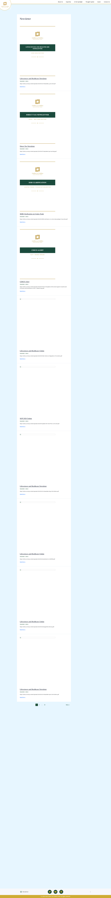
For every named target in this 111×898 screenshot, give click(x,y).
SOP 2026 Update (26, 418)
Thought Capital (90, 2)
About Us (60, 2)
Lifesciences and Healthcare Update (32, 351)
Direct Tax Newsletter (27, 146)
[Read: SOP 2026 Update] (37, 391)
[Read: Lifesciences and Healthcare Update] (37, 323)
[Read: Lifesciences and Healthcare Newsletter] (37, 51)
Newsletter (22, 81)
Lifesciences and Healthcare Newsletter (33, 78)
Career (99, 2)
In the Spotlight (78, 2)
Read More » (22, 86)
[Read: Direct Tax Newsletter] (37, 118)
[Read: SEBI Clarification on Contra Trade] (37, 186)
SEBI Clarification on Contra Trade (32, 214)
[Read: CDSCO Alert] (37, 254)
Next (67, 704)
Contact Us (107, 2)
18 (44, 704)
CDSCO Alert (24, 281)
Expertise (68, 2)
